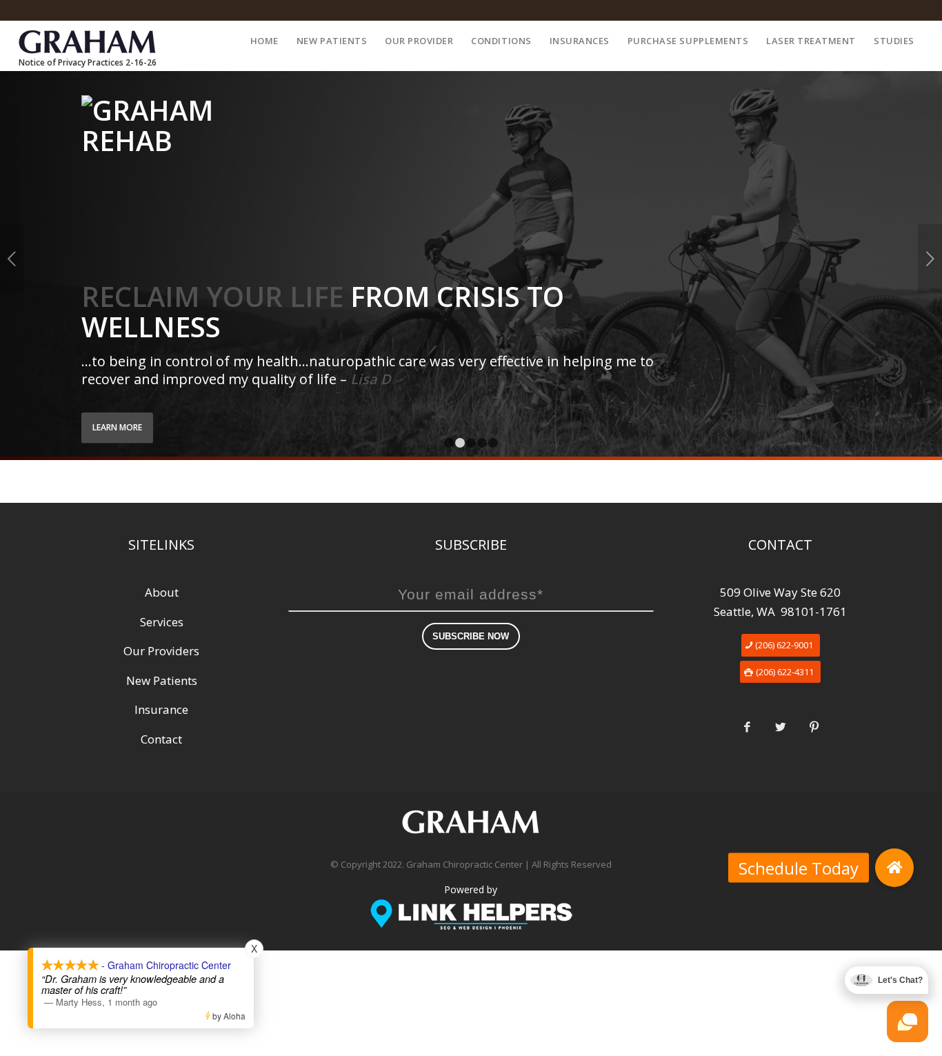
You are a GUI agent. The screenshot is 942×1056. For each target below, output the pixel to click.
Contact (161, 739)
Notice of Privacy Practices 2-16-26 (88, 62)
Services (161, 622)
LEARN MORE (117, 427)
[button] (894, 867)
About (162, 592)
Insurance (161, 709)
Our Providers (161, 651)
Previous (12, 258)
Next (930, 258)
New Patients (161, 680)
